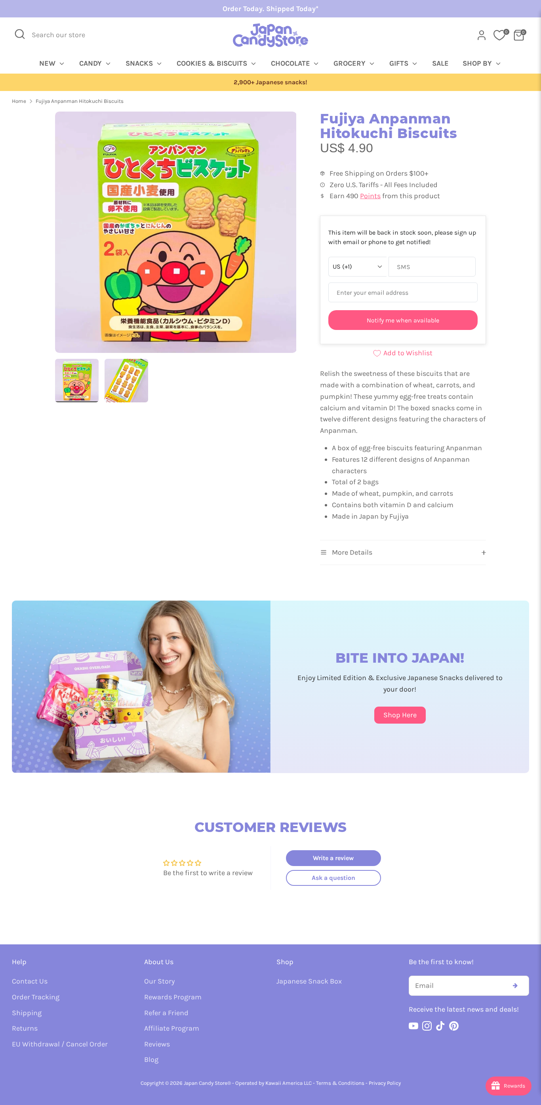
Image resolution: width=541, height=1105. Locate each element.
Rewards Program (173, 997)
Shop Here (400, 715)
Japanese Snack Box (309, 981)
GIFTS (399, 63)
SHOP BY (478, 63)
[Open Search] (20, 34)
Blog (151, 1059)
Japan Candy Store (205, 1083)
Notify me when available (403, 320)
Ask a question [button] (333, 877)
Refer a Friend (166, 1012)
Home (19, 101)
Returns (25, 1028)
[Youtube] (413, 1026)
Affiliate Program (171, 1028)
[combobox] (64, 35)
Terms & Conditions (340, 1083)
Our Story (159, 981)
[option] (270, 82)
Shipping (27, 1012)
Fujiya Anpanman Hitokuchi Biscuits (80, 101)
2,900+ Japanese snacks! (270, 82)
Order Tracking (35, 997)
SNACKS (140, 63)
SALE (440, 63)
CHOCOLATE (291, 63)
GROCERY (350, 63)
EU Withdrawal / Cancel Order (60, 1044)
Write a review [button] (333, 858)
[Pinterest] (454, 1026)
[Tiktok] (440, 1026)
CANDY (91, 63)
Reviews (157, 1044)
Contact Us (30, 981)
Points (370, 195)
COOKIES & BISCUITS (213, 63)
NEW (48, 63)
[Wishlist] (499, 35)
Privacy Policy (385, 1083)
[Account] (482, 35)
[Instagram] (427, 1026)
